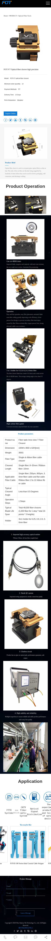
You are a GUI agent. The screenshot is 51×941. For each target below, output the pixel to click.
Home (6, 16)
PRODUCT (13, 16)
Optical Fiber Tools (24, 16)
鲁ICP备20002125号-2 (26, 928)
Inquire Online (10, 113)
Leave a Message (26, 913)
